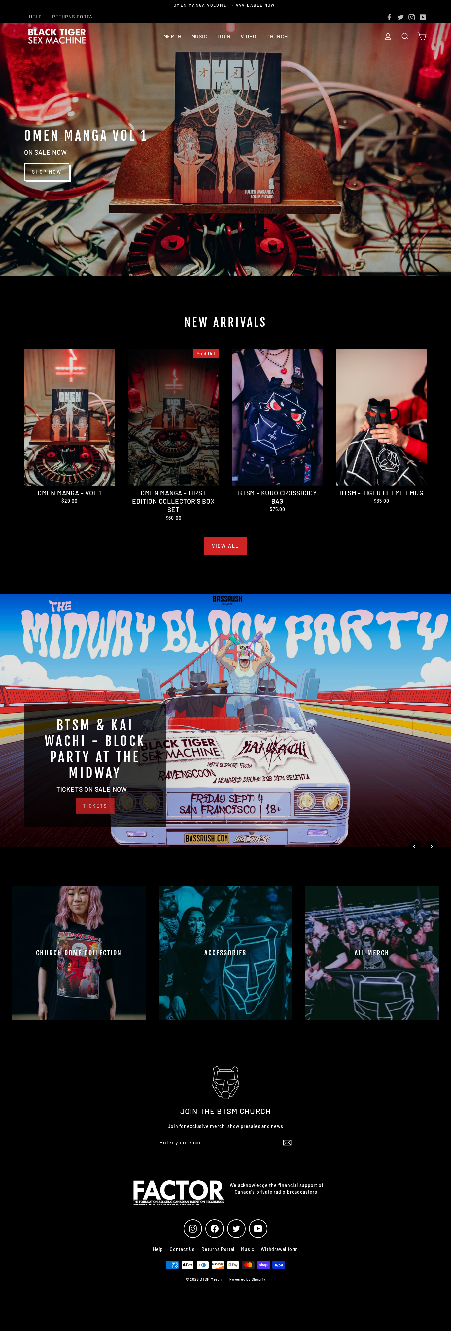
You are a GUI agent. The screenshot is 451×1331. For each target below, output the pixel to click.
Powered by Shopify (247, 1279)
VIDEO (249, 36)
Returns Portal (217, 1249)
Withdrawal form (279, 1249)
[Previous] (414, 846)
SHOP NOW (46, 172)
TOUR (224, 36)
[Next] (431, 846)
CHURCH (277, 36)
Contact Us (182, 1249)
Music (247, 1249)
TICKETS (95, 806)
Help (158, 1249)
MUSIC (199, 36)
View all (225, 546)
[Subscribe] (286, 1142)
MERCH (172, 36)
